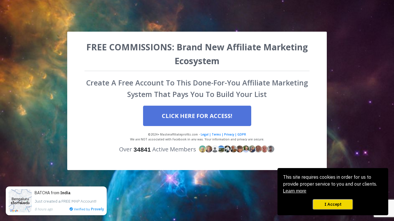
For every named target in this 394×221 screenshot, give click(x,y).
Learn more (294, 190)
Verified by (88, 209)
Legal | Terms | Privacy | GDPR (223, 134)
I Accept (333, 204)
